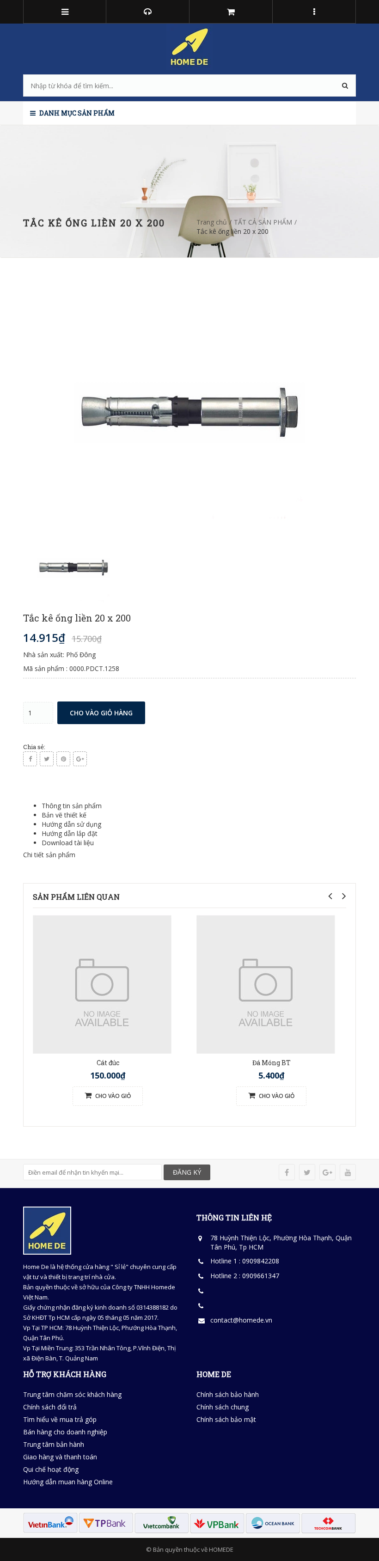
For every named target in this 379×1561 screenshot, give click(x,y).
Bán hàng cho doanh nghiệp (65, 1431)
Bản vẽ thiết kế (64, 815)
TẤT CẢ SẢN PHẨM (263, 222)
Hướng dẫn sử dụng (71, 824)
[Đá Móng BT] (265, 983)
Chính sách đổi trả (50, 1406)
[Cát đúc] (102, 983)
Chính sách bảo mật (226, 1419)
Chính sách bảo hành (227, 1394)
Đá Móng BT (271, 1062)
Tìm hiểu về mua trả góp (60, 1419)
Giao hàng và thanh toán (60, 1456)
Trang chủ (211, 222)
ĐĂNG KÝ (187, 1172)
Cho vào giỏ (112, 1096)
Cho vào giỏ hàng (101, 712)
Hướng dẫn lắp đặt (70, 833)
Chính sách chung (222, 1406)
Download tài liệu (68, 842)
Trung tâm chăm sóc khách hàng (72, 1394)
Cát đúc (108, 1062)
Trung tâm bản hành (53, 1444)
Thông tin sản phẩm (72, 805)
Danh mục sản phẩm (76, 113)
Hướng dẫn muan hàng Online (68, 1481)
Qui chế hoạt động (51, 1469)
